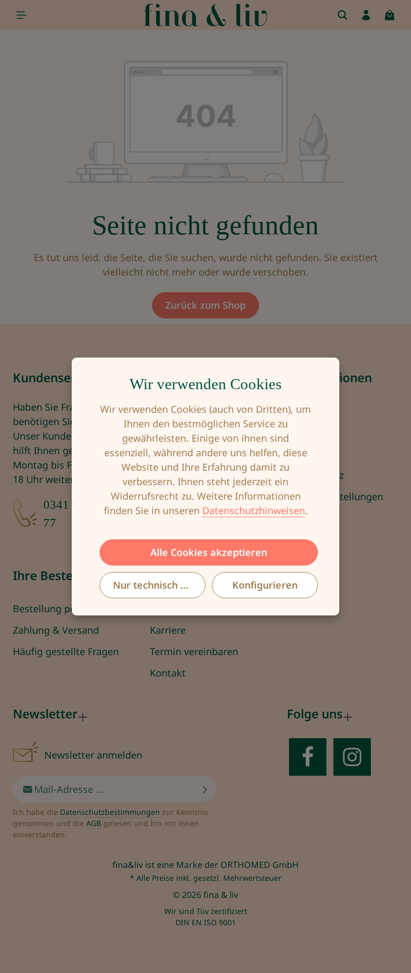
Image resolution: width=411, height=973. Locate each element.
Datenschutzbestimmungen (110, 812)
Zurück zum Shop (205, 305)
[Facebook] (307, 757)
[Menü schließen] (21, 15)
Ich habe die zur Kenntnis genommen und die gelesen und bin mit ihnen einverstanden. (110, 823)
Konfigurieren (265, 584)
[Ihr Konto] (366, 15)
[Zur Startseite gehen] (206, 15)
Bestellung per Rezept (62, 608)
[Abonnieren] (205, 789)
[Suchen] (342, 15)
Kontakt (168, 672)
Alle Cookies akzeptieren (208, 552)
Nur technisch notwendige (159, 584)
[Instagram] (352, 757)
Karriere (168, 629)
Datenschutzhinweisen (253, 510)
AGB (93, 823)
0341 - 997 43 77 (79, 513)
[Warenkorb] (389, 15)
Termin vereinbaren (194, 651)
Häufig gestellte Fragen (66, 651)
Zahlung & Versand (56, 629)
